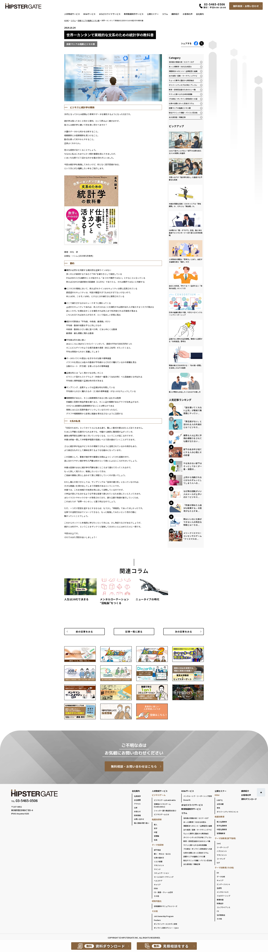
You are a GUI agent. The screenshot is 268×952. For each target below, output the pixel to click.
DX (218, 872)
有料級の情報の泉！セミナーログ (181, 62)
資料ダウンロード (249, 799)
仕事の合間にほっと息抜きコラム (181, 103)
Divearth (186, 800)
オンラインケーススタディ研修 (165, 924)
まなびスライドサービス (109, 14)
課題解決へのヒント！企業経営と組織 (183, 71)
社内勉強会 (221, 915)
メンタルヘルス (222, 892)
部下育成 (157, 850)
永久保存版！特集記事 (177, 117)
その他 (156, 896)
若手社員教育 (222, 825)
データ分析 (221, 876)
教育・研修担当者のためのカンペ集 (182, 89)
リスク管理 (158, 861)
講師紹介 (175, 14)
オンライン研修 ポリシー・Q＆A (166, 928)
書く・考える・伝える (162, 854)
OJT (218, 862)
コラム (165, 14)
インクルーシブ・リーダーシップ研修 (197, 796)
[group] (80, 590)
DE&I (156, 888)
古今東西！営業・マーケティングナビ (183, 76)
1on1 (219, 843)
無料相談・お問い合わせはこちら (134, 766)
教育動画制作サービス (133, 14)
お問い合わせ (139, 819)
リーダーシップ (222, 847)
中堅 (155, 832)
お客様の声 (187, 14)
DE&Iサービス (89, 14)
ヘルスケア (158, 880)
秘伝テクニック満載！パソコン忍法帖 (183, 112)
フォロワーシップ (223, 895)
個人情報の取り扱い (141, 823)
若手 (155, 828)
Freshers (157, 920)
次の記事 (183, 631)
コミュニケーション (161, 873)
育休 (218, 808)
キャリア (157, 884)
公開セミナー (153, 14)
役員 (155, 840)
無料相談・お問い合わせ (246, 6)
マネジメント (159, 865)
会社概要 (137, 800)
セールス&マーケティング (164, 877)
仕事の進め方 (159, 857)
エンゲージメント (223, 884)
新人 (155, 824)
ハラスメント (222, 851)
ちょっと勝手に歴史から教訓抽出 (181, 80)
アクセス (137, 804)
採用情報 (137, 815)
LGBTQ (219, 800)
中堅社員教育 (222, 829)
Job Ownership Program (164, 916)
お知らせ (137, 811)
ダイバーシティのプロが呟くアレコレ (183, 85)
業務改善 (220, 899)
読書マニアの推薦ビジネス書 (180, 108)
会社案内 (200, 14)
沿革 (135, 807)
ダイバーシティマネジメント (227, 811)
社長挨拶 (137, 796)
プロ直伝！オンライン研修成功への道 (183, 99)
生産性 (219, 888)
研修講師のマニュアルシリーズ (165, 906)
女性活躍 (220, 804)
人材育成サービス (72, 14)
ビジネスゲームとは (161, 814)
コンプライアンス (223, 907)
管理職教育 (221, 833)
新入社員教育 (222, 822)
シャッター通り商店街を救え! (165, 810)
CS (218, 911)
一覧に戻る (134, 631)
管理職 (156, 836)
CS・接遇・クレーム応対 (163, 892)
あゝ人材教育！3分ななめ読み (180, 66)
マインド (157, 869)
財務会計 (220, 903)
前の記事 (84, 631)
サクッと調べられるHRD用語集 (180, 94)
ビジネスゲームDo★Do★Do (165, 800)
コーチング (221, 859)
